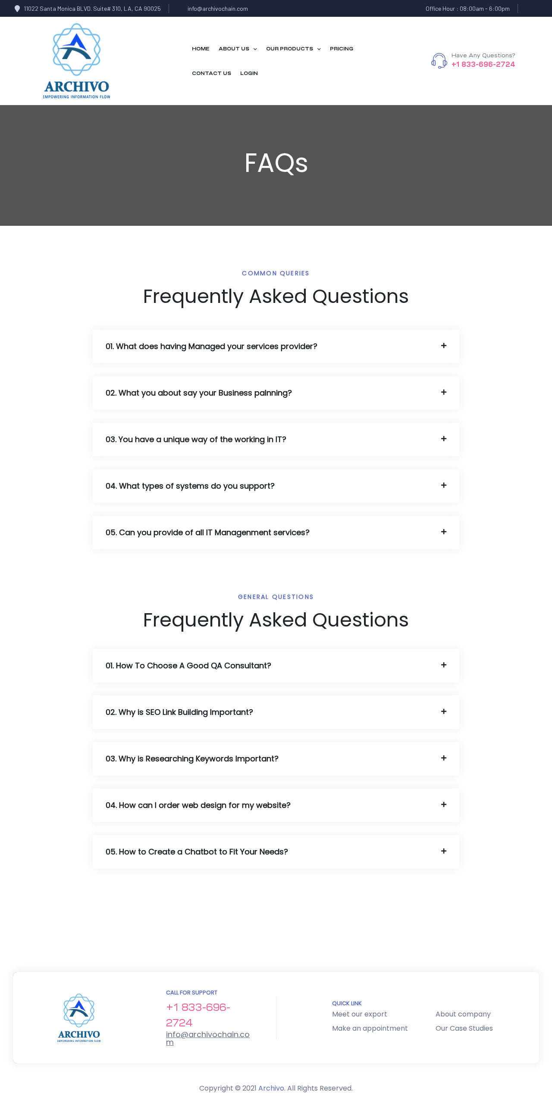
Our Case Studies (464, 1028)
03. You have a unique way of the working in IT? (196, 439)
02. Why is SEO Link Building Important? (179, 712)
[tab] (276, 346)
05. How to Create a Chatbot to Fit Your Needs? (197, 851)
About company (463, 1014)
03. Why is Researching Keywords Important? (192, 758)
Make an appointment (370, 1028)
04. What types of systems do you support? (190, 485)
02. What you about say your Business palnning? (199, 392)
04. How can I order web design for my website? (198, 805)
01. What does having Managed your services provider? (211, 346)
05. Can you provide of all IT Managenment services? (208, 532)
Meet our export (359, 1014)
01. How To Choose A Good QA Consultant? (188, 665)
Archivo (271, 1088)
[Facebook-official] (530, 8)
